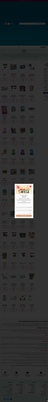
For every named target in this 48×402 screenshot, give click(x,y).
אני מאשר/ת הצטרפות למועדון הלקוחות (24, 213)
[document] (24, 201)
